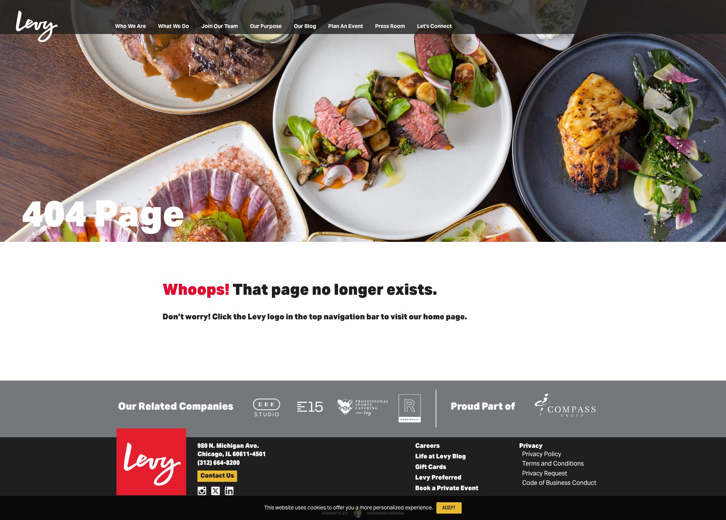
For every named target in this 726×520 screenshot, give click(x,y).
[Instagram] (201, 490)
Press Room (390, 26)
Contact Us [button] (217, 476)
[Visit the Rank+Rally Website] (410, 408)
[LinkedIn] (229, 490)
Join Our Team (219, 26)
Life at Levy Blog (440, 456)
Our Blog (305, 26)
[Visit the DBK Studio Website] (267, 407)
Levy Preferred (438, 478)
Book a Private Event (446, 488)
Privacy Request (544, 473)
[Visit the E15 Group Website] (310, 406)
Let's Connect (434, 26)
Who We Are (130, 26)
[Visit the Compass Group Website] (564, 404)
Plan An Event (345, 26)
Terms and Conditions (553, 464)
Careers (427, 446)
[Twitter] (215, 490)
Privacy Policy (541, 454)
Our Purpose (266, 26)
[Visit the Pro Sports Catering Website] (362, 407)
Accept (449, 508)
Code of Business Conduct (559, 483)
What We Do (173, 26)
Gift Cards (430, 467)
